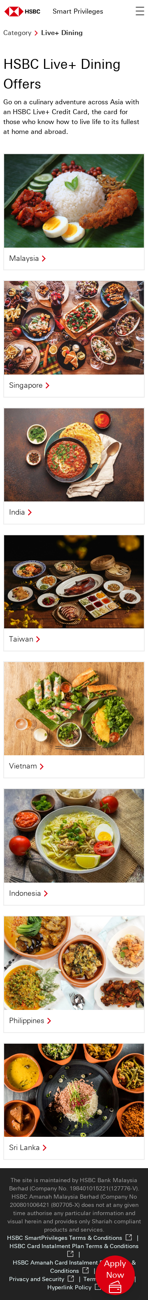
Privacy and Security (46, 1279)
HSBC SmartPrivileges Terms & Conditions (74, 1237)
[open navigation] (140, 11)
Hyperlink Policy (69, 1287)
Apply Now (115, 1275)
